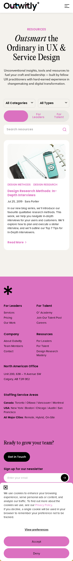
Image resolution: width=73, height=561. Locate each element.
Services (9, 312)
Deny (36, 553)
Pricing (8, 318)
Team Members (13, 346)
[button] (5, 487)
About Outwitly (13, 341)
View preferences (36, 529)
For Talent (59, 116)
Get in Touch (17, 457)
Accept (36, 541)
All (16, 116)
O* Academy (44, 312)
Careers (41, 323)
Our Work (10, 323)
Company (11, 334)
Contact (8, 351)
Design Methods (19, 184)
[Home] (21, 6)
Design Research (45, 184)
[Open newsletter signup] (64, 478)
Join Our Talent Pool (49, 318)
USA (6, 408)
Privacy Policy (43, 505)
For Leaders (38, 116)
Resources (44, 334)
